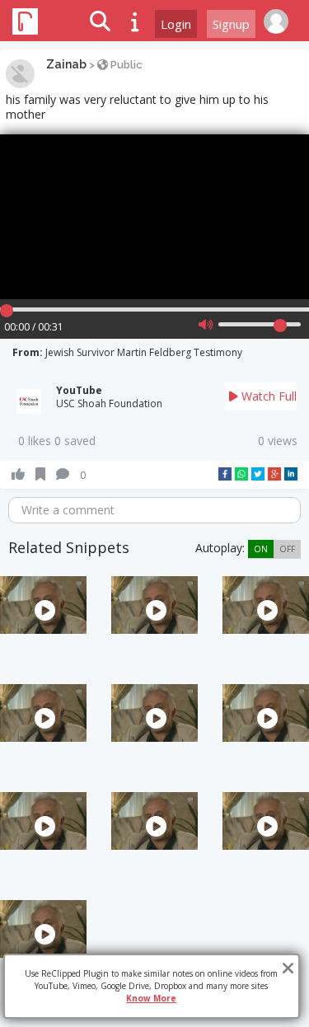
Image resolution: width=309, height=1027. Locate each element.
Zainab (66, 64)
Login (176, 24)
